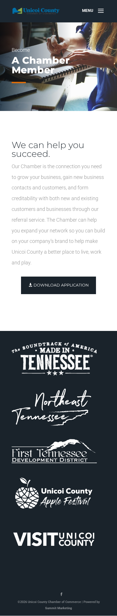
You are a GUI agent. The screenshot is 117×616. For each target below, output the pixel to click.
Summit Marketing (58, 608)
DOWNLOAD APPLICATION (61, 285)
